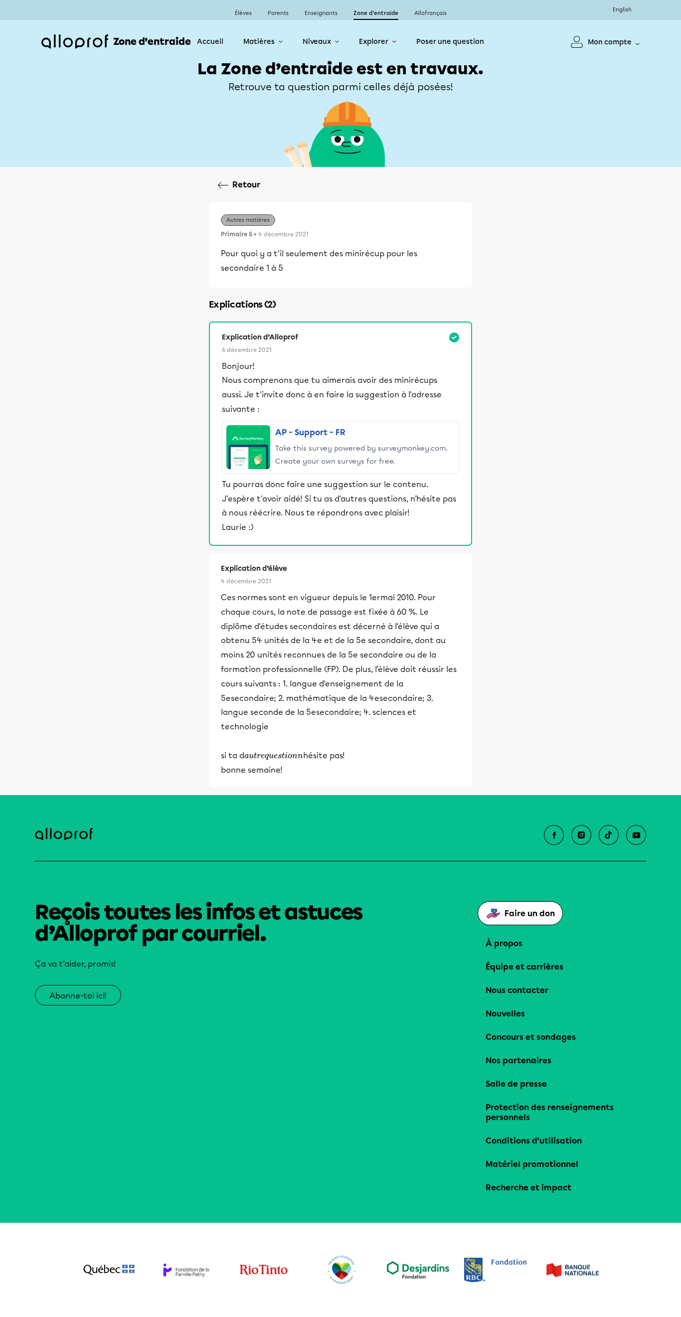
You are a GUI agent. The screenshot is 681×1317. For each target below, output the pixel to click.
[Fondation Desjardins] (418, 1270)
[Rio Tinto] (263, 1270)
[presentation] (273, 756)
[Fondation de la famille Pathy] (186, 1270)
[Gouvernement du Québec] (109, 1270)
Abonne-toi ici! (78, 995)
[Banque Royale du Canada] (495, 1270)
